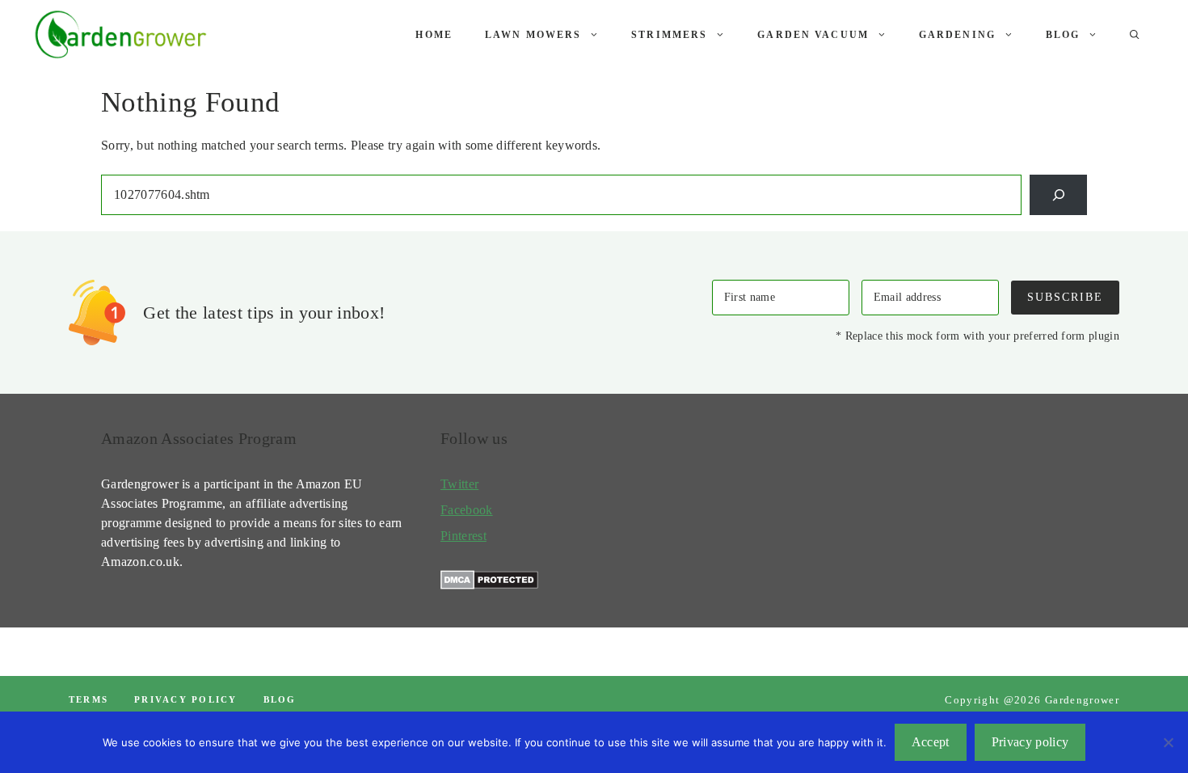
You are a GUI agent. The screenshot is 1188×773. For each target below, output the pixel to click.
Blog (1063, 34)
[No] (1168, 742)
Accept (931, 742)
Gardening (957, 34)
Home (434, 34)
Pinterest (463, 536)
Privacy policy (185, 699)
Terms (88, 699)
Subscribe (1065, 296)
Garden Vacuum (813, 34)
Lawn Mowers (533, 34)
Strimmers (669, 34)
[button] (1135, 35)
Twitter (459, 484)
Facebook (466, 510)
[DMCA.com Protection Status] (489, 585)
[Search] (1058, 194)
